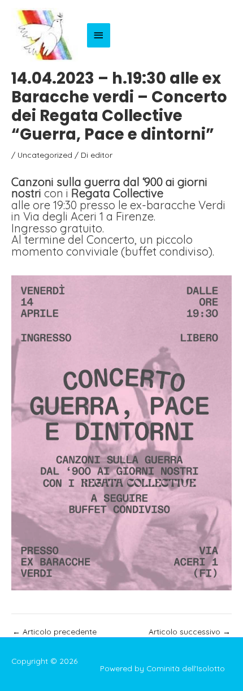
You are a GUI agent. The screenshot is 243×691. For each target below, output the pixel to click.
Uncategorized (45, 154)
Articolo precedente (54, 632)
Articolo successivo (190, 632)
